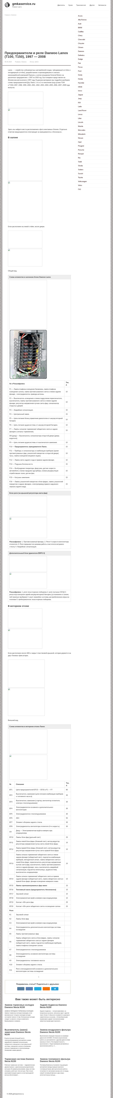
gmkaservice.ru (23, 4)
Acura (80, 16)
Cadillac (81, 32)
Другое (92, 5)
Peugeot (81, 146)
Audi (79, 24)
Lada (80, 106)
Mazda (80, 126)
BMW (80, 28)
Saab (80, 162)
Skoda (80, 166)
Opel (79, 142)
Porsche (81, 150)
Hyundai (81, 83)
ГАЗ (79, 189)
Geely (80, 75)
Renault (81, 154)
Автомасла (102, 5)
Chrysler (81, 43)
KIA (79, 103)
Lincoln (80, 122)
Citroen (80, 47)
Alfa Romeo (82, 20)
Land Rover (82, 110)
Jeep (80, 99)
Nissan (80, 138)
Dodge (80, 59)
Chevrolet (81, 39)
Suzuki (80, 173)
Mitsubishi (81, 134)
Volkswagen (82, 181)
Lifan (79, 118)
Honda (80, 79)
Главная (7, 15)
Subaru (80, 169)
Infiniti (80, 87)
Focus (80, 67)
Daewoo (13, 15)
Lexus (80, 114)
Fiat (79, 63)
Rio (79, 158)
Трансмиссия (81, 5)
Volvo (80, 185)
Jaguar (80, 95)
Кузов (71, 5)
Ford (79, 71)
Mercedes (81, 130)
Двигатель (61, 5)
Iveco (80, 91)
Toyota (80, 177)
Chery (80, 35)
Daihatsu (81, 55)
